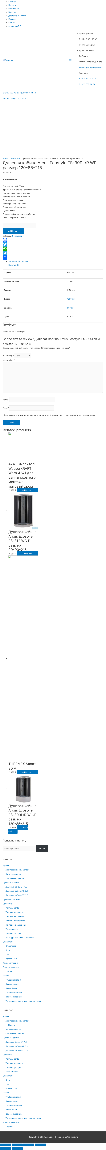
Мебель (6, 976)
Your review (9, 360)
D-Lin (8, 950)
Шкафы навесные (14, 997)
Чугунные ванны (13, 874)
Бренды (12, 12)
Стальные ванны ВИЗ (16, 878)
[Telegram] (53, 253)
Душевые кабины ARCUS (17, 891)
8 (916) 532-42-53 (87, 79)
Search (42, 848)
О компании (13, 9)
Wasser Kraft (11, 959)
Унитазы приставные (15, 921)
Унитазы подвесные (15, 912)
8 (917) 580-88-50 (87, 84)
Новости (12, 5)
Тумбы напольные (14, 992)
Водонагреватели (11, 967)
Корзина (12, 19)
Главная (12, 2)
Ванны (6, 866)
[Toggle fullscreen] (28, 1145)
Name (6, 400)
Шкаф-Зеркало (12, 984)
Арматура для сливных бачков (20, 937)
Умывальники (12, 929)
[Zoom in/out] (40, 1145)
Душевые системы (11, 899)
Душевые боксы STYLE (16, 887)
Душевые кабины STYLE (17, 895)
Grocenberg (11, 946)
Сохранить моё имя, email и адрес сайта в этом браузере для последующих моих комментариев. (50, 415)
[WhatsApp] (53, 249)
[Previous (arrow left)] (5, 1148)
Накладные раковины (16, 925)
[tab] (55, 261)
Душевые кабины (11, 882)
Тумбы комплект (13, 980)
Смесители (8, 942)
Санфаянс (7, 904)
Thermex (9, 971)
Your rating (8, 356)
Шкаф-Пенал (11, 988)
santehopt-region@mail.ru (90, 67)
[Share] (17, 1145)
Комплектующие (13, 933)
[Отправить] (53, 257)
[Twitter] (53, 244)
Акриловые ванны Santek (17, 870)
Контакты (12, 22)
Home (5, 158)
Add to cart (13, 231)
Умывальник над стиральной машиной (23, 1001)
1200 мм (71, 299)
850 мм (70, 308)
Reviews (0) (13, 265)
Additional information (18, 261)
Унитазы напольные (15, 916)
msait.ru (74, 1137)
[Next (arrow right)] (17, 1148)
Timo (8, 954)
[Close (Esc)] (5, 1145)
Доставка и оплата (17, 16)
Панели (11, 1025)
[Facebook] (53, 240)
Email (6, 408)
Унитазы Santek (13, 908)
